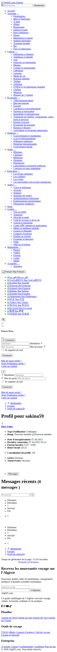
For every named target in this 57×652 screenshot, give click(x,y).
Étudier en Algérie (22, 236)
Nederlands (30, 296)
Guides (11, 209)
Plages (16, 35)
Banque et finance (22, 127)
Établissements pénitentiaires (27, 201)
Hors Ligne (7, 426)
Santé (10, 149)
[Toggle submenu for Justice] (15, 185)
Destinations (19, 16)
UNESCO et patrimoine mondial (29, 87)
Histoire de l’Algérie (23, 95)
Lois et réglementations (24, 138)
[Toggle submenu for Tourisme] (18, 14)
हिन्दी (20, 311)
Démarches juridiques (23, 203)
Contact (14, 646)
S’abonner (35, 590)
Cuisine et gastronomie (24, 68)
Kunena (35, 562)
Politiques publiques (23, 141)
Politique (11, 133)
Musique (17, 92)
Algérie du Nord (9, 618)
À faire (16, 21)
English (25, 283)
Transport (17, 214)
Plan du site (50, 646)
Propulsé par (24, 562)
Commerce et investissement (27, 108)
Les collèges (19, 176)
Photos (16, 250)
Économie (12, 97)
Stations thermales (22, 40)
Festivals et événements (24, 62)
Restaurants (18, 27)
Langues (17, 73)
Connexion (7, 355)
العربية (24, 277)
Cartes (16, 258)
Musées (17, 65)
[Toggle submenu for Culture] (16, 52)
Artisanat (17, 84)
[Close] (2, 337)
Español (26, 293)
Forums (17, 255)
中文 (21, 299)
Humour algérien (21, 78)
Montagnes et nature (23, 38)
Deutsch (26, 288)
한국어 (25, 305)
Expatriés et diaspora (23, 239)
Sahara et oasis (20, 30)
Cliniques (17, 155)
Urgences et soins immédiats (27, 168)
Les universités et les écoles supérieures (32, 182)
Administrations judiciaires (26, 198)
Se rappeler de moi (14, 350)
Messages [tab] (13, 474)
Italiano (25, 291)
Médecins (18, 157)
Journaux (17, 266)
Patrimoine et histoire (23, 54)
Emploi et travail (21, 122)
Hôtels (16, 24)
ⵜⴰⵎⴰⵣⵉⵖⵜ (35, 280)
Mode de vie (19, 76)
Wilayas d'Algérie (21, 244)
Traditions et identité (23, 57)
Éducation (12, 171)
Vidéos (16, 252)
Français (20, 272)
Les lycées (18, 179)
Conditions (39, 646)
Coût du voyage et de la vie (26, 220)
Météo (16, 261)
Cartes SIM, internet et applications (30, 225)
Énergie (17, 106)
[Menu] (2, 323)
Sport (9, 206)
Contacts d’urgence (22, 233)
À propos (5, 646)
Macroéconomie (21, 103)
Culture (11, 51)
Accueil (11, 11)
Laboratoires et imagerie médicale (29, 165)
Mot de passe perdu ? (11, 361)
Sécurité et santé (21, 217)
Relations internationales (25, 144)
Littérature (18, 70)
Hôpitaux (17, 152)
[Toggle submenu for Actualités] (18, 264)
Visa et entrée (19, 212)
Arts (15, 59)
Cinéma (17, 89)
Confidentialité (26, 646)
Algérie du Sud (24, 618)
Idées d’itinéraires (21, 19)
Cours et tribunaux (22, 187)
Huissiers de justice (22, 195)
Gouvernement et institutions (27, 136)
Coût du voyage (42, 632)
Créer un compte (9, 366)
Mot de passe (36, 346)
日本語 (25, 314)
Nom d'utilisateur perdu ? (13, 363)
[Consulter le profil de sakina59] (2, 423)
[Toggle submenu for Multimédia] (20, 248)
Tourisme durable (21, 43)
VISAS (4, 632)
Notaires (17, 193)
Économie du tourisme (24, 125)
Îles (15, 46)
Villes (16, 242)
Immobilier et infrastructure (26, 114)
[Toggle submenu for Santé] (14, 150)
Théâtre (17, 81)
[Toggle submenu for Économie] (19, 98)
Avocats (17, 190)
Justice (10, 184)
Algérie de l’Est (40, 618)
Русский (27, 308)
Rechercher (39, 5)
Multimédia (13, 247)
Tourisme (12, 13)
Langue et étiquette (22, 231)
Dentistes (17, 160)
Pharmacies (18, 163)
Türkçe (24, 302)
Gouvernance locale (23, 146)
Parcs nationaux (21, 32)
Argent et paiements (23, 223)
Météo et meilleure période (26, 228)
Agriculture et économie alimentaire (30, 130)
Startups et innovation (23, 111)
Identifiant (35, 343)
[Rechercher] (3, 319)
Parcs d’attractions (22, 49)
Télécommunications (23, 100)
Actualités (12, 263)
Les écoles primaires (23, 174)
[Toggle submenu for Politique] (17, 133)
